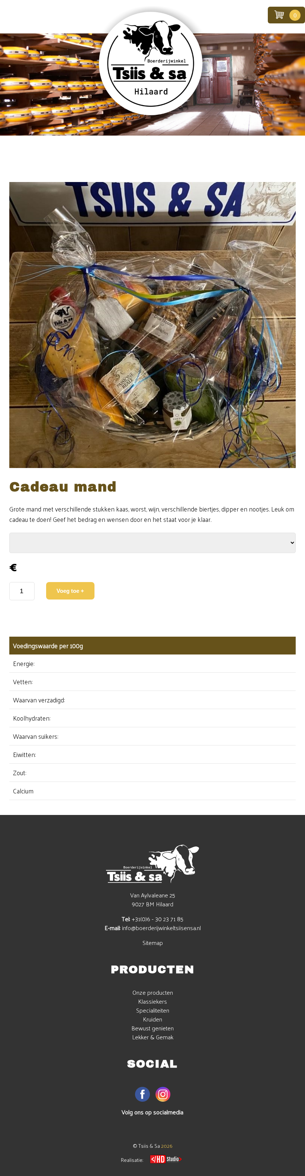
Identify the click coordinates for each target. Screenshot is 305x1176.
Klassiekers (152, 1001)
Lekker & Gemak (152, 1037)
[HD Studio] (166, 1160)
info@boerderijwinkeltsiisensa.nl (161, 927)
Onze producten (152, 992)
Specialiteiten (152, 1010)
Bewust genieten (152, 1028)
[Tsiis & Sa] (152, 121)
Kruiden (152, 1019)
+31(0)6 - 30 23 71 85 (157, 918)
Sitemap (152, 942)
